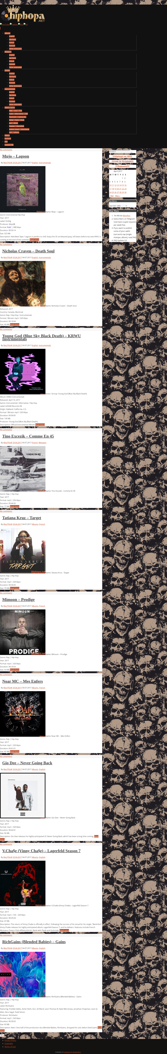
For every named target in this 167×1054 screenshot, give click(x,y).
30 (125, 192)
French (35, 442)
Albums (35, 524)
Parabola (67, 1052)
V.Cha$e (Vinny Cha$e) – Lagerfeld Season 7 (41, 851)
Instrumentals (45, 162)
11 (113, 185)
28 (120, 192)
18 (113, 189)
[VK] (26, 24)
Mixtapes (42, 442)
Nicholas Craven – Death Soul (28, 251)
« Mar (111, 196)
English (35, 162)
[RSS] (21, 24)
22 (123, 189)
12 (115, 185)
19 (115, 189)
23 (125, 189)
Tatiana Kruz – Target (21, 518)
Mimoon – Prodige (18, 599)
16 (125, 185)
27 (118, 192)
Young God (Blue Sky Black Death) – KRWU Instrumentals (41, 337)
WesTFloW (7, 162)
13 (118, 185)
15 (123, 185)
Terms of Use (10, 1046)
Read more (34, 239)
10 (110, 185)
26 (115, 192)
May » (117, 196)
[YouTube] (5, 24)
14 (120, 185)
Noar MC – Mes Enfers (22, 681)
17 (110, 189)
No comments (6, 149)
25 (113, 192)
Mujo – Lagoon (15, 156)
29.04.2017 (17, 162)
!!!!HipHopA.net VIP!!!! (120, 156)
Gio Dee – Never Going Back (27, 763)
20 (118, 189)
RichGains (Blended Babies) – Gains (34, 941)
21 (120, 189)
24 (110, 192)
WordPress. (77, 1052)
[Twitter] (14, 24)
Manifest (126, 215)
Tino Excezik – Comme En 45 (28, 436)
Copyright (9, 1043)
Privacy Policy (10, 1040)
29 (123, 192)
